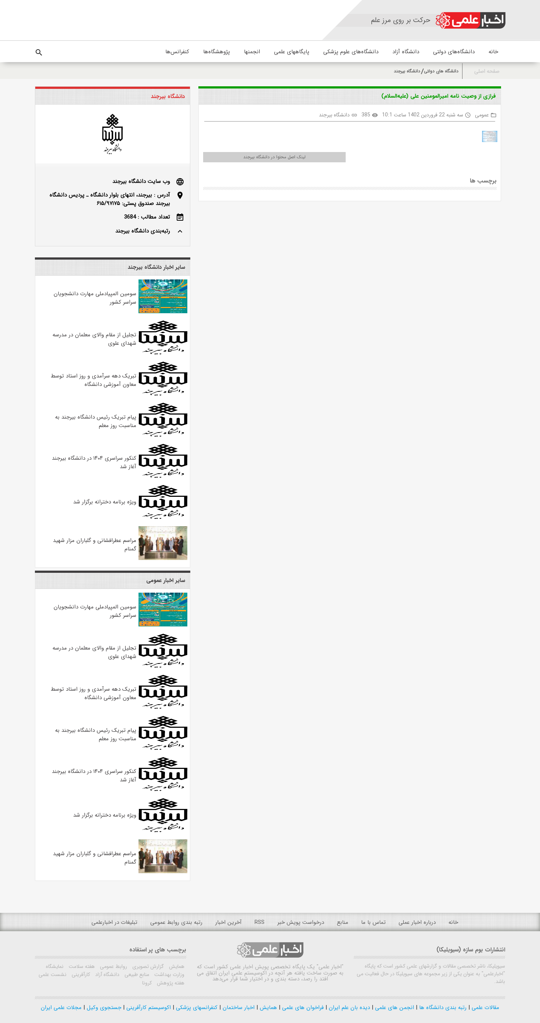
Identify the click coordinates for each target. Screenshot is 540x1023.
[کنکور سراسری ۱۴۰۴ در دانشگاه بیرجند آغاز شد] (162, 476)
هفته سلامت (81, 966)
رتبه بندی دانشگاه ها (442, 1007)
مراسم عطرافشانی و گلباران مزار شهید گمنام (94, 544)
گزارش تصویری (147, 966)
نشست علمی (52, 974)
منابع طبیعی (136, 974)
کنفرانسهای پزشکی (195, 1007)
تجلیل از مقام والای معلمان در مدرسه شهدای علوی (94, 339)
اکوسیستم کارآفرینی (148, 1007)
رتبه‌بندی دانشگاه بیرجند (142, 231)
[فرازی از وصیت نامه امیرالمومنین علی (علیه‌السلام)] (486, 138)
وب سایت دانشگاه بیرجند (141, 181)
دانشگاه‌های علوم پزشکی (350, 51)
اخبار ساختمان (238, 1007)
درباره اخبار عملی (417, 922)
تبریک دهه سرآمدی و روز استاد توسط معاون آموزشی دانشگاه (93, 380)
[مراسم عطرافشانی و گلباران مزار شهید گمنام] (162, 558)
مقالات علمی (484, 1007)
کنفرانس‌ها (177, 51)
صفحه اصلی (487, 71)
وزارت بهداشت (168, 974)
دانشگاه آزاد (405, 51)
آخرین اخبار (228, 922)
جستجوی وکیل (103, 1007)
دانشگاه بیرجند (407, 71)
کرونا (147, 983)
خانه (493, 51)
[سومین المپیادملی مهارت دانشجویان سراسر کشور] (162, 311)
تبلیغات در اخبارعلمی (114, 922)
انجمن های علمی (393, 1007)
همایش (176, 966)
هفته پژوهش (169, 983)
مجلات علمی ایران (61, 1007)
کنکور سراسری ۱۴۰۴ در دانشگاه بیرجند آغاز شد (94, 462)
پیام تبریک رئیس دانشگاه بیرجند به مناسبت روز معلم (95, 421)
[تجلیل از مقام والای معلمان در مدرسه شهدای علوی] (162, 352)
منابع (342, 922)
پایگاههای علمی (291, 51)
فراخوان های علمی (302, 1007)
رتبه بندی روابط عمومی (176, 922)
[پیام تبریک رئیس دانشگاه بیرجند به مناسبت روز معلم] (162, 435)
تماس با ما (373, 922)
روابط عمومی (112, 966)
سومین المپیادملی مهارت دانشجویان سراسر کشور (95, 298)
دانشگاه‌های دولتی (454, 51)
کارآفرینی (80, 974)
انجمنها (252, 51)
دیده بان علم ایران (348, 1007)
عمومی (482, 115)
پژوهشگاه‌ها (216, 51)
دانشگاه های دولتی (441, 71)
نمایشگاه (55, 966)
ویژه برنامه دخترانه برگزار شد (104, 502)
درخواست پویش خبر (300, 922)
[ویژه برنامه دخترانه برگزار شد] (162, 517)
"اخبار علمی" (330, 966)
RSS (259, 922)
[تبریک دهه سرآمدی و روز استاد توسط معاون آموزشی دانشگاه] (162, 394)
